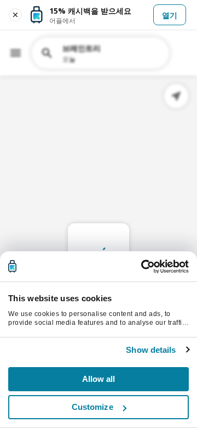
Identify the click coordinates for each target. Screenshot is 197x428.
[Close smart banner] (15, 14)
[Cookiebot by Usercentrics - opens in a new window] (142, 267)
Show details (151, 349)
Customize (92, 407)
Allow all (98, 379)
